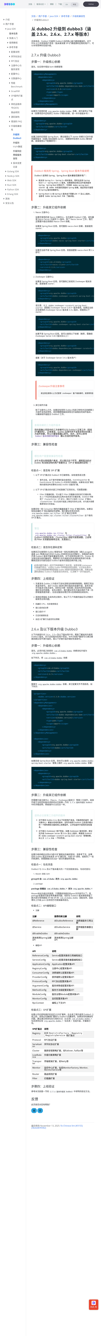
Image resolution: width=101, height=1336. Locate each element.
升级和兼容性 (78, 16)
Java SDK (54, 16)
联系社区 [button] (40, 4)
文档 (33, 16)
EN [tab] (67, 4)
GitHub (91, 4)
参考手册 (65, 16)
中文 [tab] (74, 4)
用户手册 (42, 16)
